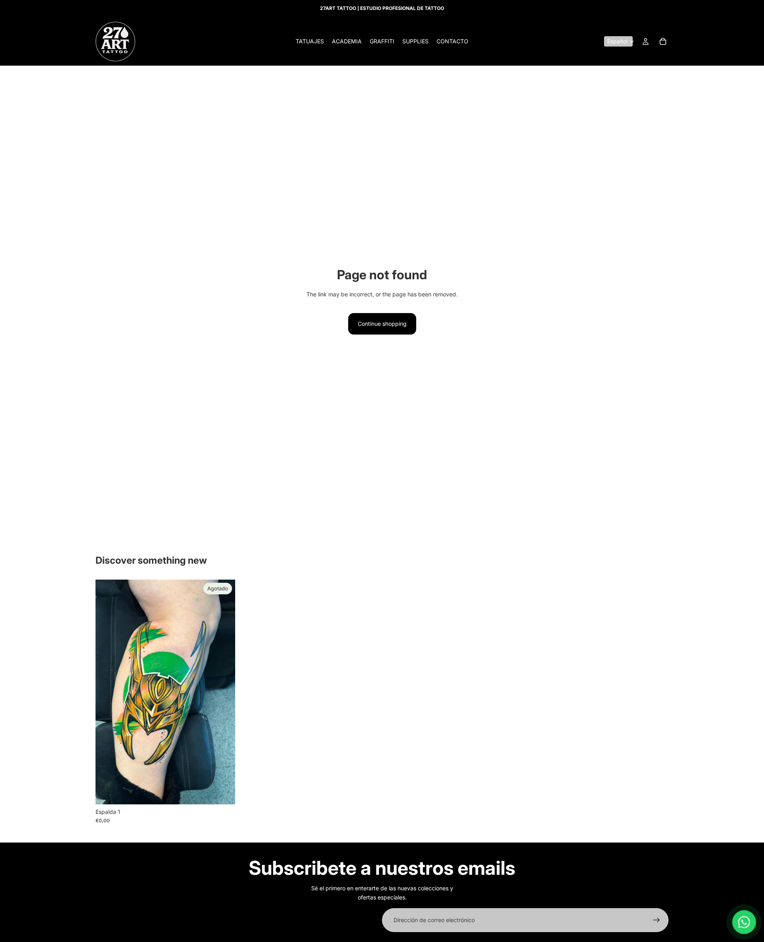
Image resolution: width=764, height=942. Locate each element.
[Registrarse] (656, 920)
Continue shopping (382, 323)
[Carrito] (663, 41)
